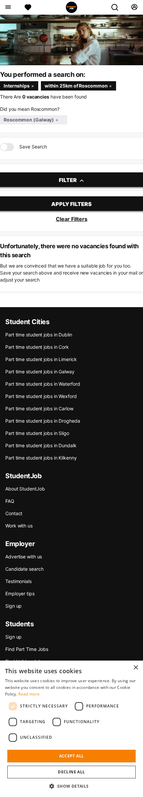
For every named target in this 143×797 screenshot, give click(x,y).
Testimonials (18, 581)
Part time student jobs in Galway (39, 371)
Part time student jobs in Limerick (41, 359)
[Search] (117, 7)
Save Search (33, 146)
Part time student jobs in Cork (37, 347)
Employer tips (20, 593)
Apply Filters (71, 204)
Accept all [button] (71, 756)
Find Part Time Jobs (26, 649)
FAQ (9, 501)
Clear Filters (71, 219)
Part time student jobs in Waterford (42, 384)
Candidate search (24, 569)
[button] (71, 786)
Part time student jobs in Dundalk (40, 445)
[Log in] (134, 7)
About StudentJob (25, 489)
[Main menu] (7, 7)
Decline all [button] (71, 772)
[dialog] (71, 729)
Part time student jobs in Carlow (39, 408)
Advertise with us (23, 556)
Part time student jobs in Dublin (38, 334)
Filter (68, 180)
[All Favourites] (28, 7)
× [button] (135, 667)
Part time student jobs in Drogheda (42, 421)
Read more (29, 694)
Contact (13, 513)
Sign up (13, 606)
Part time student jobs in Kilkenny (41, 458)
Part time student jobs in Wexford (41, 396)
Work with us (19, 525)
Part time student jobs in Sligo (37, 433)
